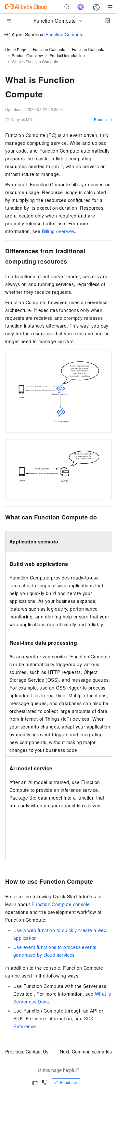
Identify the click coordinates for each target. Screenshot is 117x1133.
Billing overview (58, 231)
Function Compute (65, 34)
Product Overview (27, 55)
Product (101, 119)
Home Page (15, 49)
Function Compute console (61, 904)
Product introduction (67, 55)
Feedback (69, 1082)
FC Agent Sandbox (23, 34)
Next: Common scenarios (86, 1051)
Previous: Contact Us (26, 1051)
